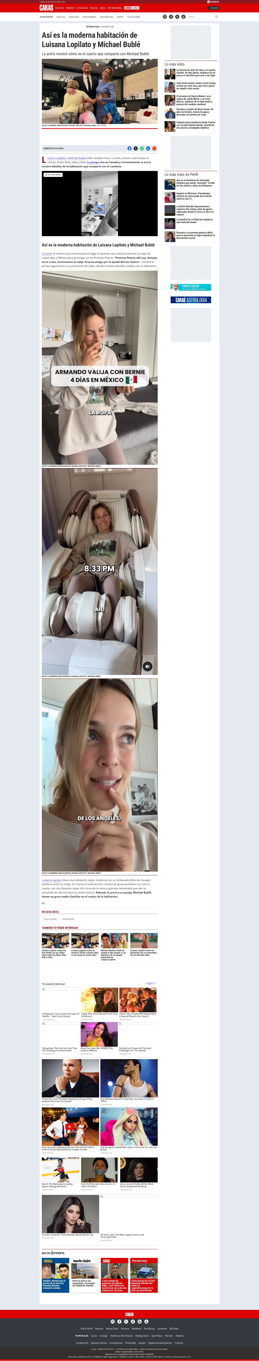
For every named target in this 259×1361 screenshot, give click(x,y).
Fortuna (125, 1328)
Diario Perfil (87, 1328)
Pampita (120, 17)
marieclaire (85, 1261)
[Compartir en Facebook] (129, 148)
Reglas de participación (160, 1342)
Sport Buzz (157, 1335)
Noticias (59, 8)
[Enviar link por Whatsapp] (142, 148)
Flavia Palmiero (133, 17)
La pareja (93, 162)
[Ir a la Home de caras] (46, 9)
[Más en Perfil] (58, 1253)
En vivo (214, 8)
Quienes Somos (99, 1342)
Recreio (169, 1335)
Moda (102, 8)
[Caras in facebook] (171, 17)
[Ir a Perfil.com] (213, 2)
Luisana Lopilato (56, 158)
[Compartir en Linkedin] (148, 148)
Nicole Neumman (89, 17)
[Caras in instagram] (165, 17)
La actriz (47, 253)
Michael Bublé (77, 158)
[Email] (154, 148)
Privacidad (130, 1342)
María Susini (74, 17)
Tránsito (179, 1342)
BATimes (174, 1328)
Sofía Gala (61, 17)
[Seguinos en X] (177, 17)
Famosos (70, 8)
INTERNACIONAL (93, 27)
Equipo (142, 1342)
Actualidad (82, 8)
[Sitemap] (146, 1322)
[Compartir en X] (136, 148)
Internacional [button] (115, 8)
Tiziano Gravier (46, 17)
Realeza (94, 8)
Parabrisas (149, 1328)
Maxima (180, 1335)
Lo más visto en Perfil (181, 174)
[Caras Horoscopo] (191, 302)
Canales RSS (82, 1342)
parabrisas (144, 1261)
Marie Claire (112, 1328)
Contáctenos (116, 1342)
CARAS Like (131, 8)
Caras (94, 1335)
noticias (55, 1261)
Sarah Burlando (106, 17)
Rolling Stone (142, 1335)
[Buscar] (216, 16)
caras (114, 1261)
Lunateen (162, 1328)
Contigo (104, 1335)
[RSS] (140, 1322)
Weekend (136, 1328)
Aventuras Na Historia (121, 1335)
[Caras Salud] (191, 289)
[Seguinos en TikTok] (183, 17)
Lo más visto (175, 64)
